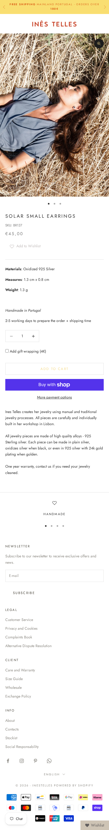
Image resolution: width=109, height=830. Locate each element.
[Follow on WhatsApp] (49, 760)
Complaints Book (18, 637)
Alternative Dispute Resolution (28, 645)
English (52, 774)
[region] (54, 509)
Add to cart (54, 368)
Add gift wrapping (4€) (27, 351)
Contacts (12, 729)
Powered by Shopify (73, 785)
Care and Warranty (20, 670)
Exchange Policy (18, 696)
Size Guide (14, 678)
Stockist (11, 738)
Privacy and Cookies (21, 628)
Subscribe (24, 592)
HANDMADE (54, 514)
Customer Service (19, 619)
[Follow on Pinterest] (35, 760)
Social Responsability (22, 746)
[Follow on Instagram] (21, 760)
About (10, 720)
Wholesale (13, 687)
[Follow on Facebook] (8, 760)
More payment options (54, 397)
